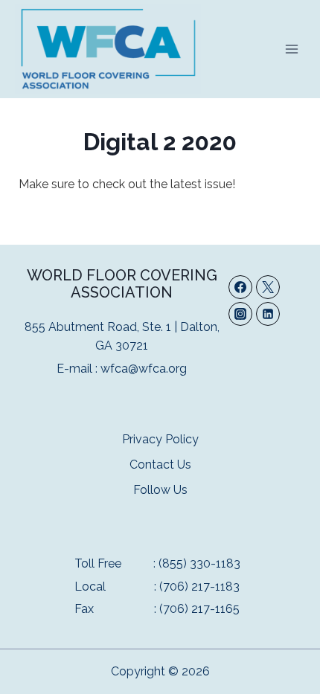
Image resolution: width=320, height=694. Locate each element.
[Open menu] (291, 48)
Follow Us (160, 490)
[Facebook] (240, 287)
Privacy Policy (160, 439)
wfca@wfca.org (143, 369)
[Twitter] (268, 287)
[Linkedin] (268, 314)
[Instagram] (240, 314)
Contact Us (160, 464)
